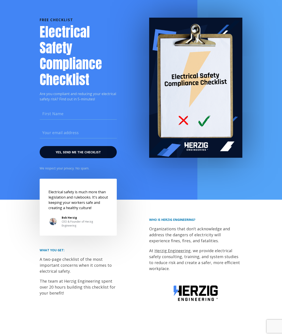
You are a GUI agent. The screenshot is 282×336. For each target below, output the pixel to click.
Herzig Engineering (172, 250)
